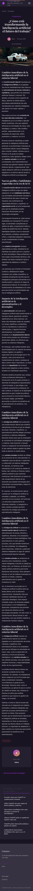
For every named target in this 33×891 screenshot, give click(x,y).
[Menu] (29, 3)
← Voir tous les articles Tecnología (13, 773)
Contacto (4, 879)
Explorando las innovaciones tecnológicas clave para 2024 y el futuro (14, 832)
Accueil (4, 11)
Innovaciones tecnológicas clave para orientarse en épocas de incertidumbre (16, 811)
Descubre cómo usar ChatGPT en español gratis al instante (14, 798)
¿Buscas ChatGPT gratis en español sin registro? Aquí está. (16, 818)
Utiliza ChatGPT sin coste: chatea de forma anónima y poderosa (15, 804)
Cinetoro (6, 851)
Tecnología (11, 11)
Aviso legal (5, 876)
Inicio (3, 866)
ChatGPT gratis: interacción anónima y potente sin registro (16, 825)
